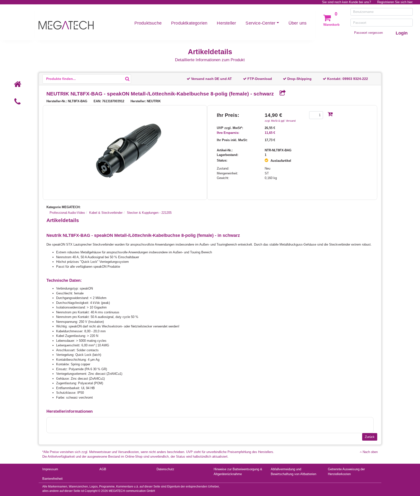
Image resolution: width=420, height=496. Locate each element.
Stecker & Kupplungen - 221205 (149, 212)
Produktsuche (148, 23)
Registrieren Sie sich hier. (395, 2)
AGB (102, 469)
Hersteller (226, 23)
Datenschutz (165, 469)
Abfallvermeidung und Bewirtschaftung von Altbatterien (293, 471)
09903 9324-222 (355, 79)
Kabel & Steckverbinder (105, 212)
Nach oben (370, 452)
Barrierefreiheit (52, 478)
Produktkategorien (189, 23)
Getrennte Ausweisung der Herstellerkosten (346, 471)
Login (402, 33)
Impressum (50, 469)
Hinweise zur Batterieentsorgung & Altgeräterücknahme (238, 471)
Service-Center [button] (260, 23)
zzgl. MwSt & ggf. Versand (280, 120)
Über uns (298, 23)
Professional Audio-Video (67, 212)
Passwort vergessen (368, 32)
